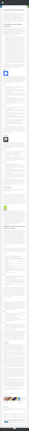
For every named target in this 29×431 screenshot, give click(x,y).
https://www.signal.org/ (6, 133)
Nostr (22, 388)
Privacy (4, 6)
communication (6, 393)
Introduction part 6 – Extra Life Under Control (15, 13)
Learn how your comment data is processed (18, 424)
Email (16, 414)
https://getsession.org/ (6, 204)
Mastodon (4, 389)
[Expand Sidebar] (1, 6)
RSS (16, 388)
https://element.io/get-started (7, 296)
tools (13, 393)
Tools (7, 6)
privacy (9, 393)
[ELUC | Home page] (3, 3)
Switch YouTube (13, 401)
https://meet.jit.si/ (6, 340)
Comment (5, 409)
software (12, 393)
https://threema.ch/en (6, 185)
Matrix (13, 238)
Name (5, 414)
